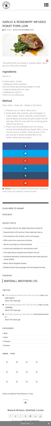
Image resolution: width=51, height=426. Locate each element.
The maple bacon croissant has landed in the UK (21, 252)
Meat (5, 333)
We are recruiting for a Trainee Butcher (18, 244)
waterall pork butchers (26, 191)
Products (7, 341)
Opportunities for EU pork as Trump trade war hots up (23, 232)
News (6, 337)
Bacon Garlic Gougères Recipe (15, 263)
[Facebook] (11, 416)
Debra (9, 30)
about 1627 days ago (12, 301)
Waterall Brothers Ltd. (21, 281)
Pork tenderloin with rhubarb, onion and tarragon (21, 236)
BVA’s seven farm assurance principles (18, 240)
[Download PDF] (47, 60)
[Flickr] (30, 416)
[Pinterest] (25, 416)
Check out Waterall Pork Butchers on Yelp (17, 394)
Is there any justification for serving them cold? (21, 248)
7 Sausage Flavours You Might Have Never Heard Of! (23, 228)
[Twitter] (15, 416)
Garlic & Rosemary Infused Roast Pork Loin (30, 189)
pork (4, 191)
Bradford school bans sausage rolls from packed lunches (24, 267)
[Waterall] (6, 5)
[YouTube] (40, 416)
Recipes (7, 345)
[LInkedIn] (35, 416)
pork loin (11, 191)
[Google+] (20, 416)
